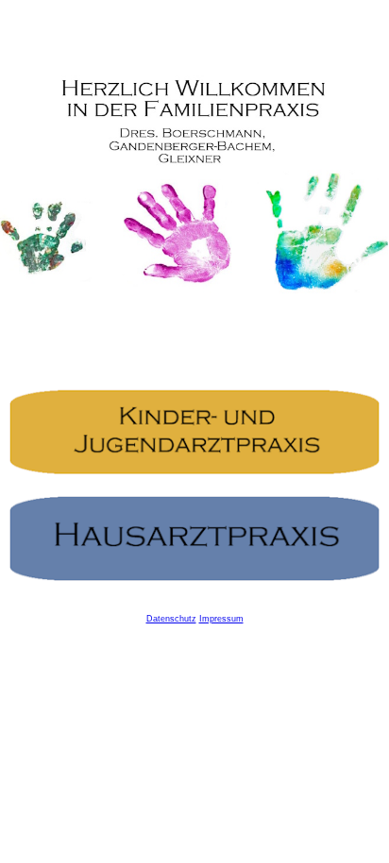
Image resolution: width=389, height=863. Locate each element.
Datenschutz (171, 618)
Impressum (221, 618)
